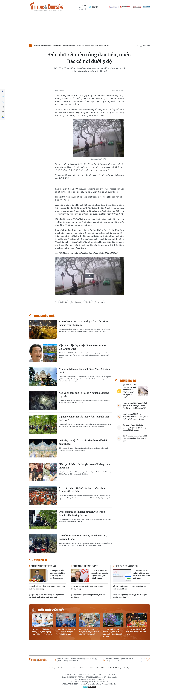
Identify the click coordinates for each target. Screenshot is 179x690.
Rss (148, 660)
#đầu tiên (88, 302)
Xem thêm (108, 45)
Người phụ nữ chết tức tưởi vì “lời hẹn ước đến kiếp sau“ (84, 418)
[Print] (2, 107)
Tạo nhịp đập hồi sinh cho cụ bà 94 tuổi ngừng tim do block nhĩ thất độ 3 (42, 631)
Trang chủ (30, 45)
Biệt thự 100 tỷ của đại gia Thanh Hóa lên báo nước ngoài (83, 442)
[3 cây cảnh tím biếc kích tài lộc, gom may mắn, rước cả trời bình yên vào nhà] (113, 620)
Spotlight (102, 46)
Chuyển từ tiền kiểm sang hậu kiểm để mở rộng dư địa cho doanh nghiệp (57, 574)
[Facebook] (2, 91)
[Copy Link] (2, 112)
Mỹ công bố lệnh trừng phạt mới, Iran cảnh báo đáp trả (88, 596)
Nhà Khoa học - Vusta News (51, 46)
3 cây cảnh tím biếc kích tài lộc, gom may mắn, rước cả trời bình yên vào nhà (113, 633)
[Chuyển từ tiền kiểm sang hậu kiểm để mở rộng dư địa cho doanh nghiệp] (38, 575)
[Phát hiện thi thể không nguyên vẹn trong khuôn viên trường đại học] (43, 519)
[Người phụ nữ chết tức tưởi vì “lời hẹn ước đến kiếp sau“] (43, 424)
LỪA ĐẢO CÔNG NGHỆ (126, 566)
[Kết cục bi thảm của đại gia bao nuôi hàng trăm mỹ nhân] (43, 472)
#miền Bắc (64, 302)
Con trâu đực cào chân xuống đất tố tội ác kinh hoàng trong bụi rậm (84, 323)
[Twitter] (2, 101)
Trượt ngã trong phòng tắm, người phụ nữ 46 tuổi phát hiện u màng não (89, 631)
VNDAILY (125, 7)
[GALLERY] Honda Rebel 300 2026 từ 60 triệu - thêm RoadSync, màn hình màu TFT (135, 405)
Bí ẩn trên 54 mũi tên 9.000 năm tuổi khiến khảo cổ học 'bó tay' (135, 438)
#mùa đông (99, 302)
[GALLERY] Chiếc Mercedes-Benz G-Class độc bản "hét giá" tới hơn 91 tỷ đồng (135, 416)
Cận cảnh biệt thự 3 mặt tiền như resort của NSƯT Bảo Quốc (82, 347)
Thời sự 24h (80, 46)
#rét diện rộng (76, 302)
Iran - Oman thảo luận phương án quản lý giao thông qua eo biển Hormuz (134, 427)
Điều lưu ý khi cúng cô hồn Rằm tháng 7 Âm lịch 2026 (136, 631)
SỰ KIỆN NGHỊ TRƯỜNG (43, 566)
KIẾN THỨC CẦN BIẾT (51, 610)
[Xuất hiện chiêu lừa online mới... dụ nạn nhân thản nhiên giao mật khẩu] (122, 575)
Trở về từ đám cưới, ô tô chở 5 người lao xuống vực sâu (84, 395)
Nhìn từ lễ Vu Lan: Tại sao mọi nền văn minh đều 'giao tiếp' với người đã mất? (129, 391)
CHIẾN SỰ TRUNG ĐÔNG (85, 566)
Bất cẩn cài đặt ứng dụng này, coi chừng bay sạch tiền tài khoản (129, 587)
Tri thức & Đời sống (91, 46)
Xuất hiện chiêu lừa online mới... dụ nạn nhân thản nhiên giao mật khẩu (141, 574)
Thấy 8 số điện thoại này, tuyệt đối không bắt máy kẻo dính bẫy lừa (130, 596)
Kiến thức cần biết (68, 46)
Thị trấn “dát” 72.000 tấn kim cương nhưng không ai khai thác (83, 490)
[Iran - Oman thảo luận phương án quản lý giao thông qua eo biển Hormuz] (80, 575)
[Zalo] (2, 96)
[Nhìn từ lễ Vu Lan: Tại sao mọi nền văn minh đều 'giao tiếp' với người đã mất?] (143, 391)
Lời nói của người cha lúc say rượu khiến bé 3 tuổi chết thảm (83, 537)
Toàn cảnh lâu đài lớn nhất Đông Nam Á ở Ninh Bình (84, 371)
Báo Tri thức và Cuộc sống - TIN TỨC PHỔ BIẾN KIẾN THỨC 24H (46, 7)
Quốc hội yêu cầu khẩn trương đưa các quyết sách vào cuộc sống (47, 587)
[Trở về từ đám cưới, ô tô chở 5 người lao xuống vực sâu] (43, 400)
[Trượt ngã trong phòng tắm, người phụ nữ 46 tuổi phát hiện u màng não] (89, 620)
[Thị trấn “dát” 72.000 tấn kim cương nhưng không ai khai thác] (43, 495)
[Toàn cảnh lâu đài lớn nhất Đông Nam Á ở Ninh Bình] (43, 376)
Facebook (143, 660)
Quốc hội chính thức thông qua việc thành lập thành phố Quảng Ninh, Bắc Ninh (46, 596)
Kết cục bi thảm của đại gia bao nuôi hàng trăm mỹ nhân (84, 466)
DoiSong (136, 7)
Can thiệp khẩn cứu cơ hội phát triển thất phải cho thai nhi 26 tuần (65, 631)
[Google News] (2, 117)
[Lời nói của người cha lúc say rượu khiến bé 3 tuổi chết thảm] (43, 543)
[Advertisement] (89, 27)
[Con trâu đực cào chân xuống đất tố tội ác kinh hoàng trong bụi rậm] (43, 329)
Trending (37, 46)
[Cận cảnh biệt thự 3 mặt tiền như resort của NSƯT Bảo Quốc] (43, 353)
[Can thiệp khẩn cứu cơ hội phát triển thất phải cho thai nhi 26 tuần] (66, 620)
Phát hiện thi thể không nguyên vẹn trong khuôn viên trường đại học (82, 513)
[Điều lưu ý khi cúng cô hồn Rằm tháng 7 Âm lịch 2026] (136, 620)
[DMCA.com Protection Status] (89, 686)
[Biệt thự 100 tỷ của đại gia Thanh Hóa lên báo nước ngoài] (43, 448)
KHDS (113, 7)
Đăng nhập (146, 45)
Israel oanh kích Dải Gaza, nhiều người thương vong (87, 587)
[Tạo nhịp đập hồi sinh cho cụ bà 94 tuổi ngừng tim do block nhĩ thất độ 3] (42, 620)
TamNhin (146, 7)
